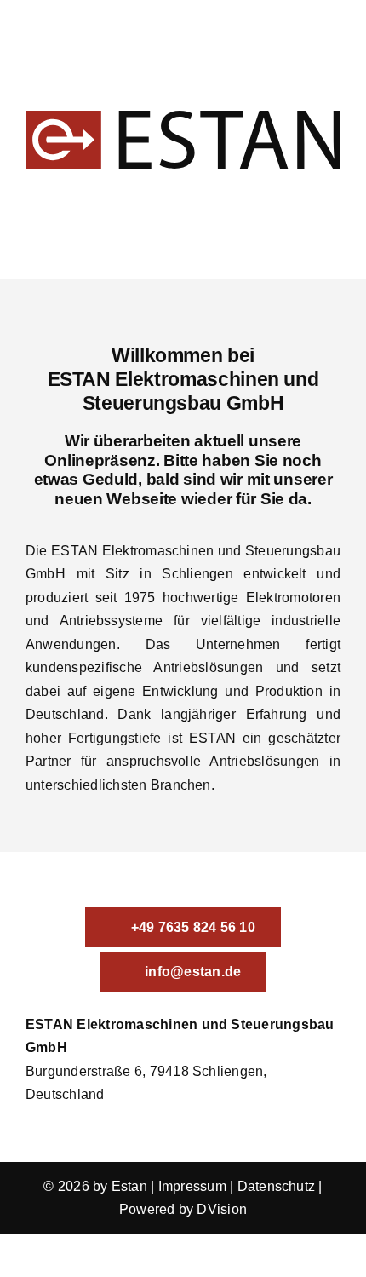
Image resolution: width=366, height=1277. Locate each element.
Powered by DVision (183, 1209)
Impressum (192, 1186)
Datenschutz (276, 1186)
